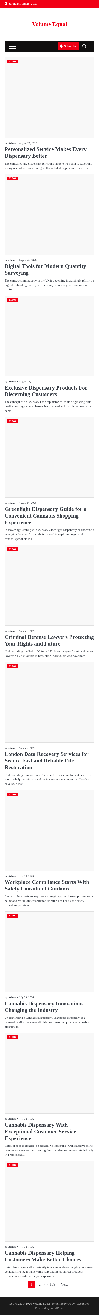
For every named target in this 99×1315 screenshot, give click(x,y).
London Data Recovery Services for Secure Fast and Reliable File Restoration (47, 760)
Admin (12, 143)
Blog (12, 61)
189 (52, 1284)
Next (64, 1284)
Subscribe (70, 46)
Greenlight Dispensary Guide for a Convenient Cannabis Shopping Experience (46, 515)
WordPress (56, 1308)
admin (11, 260)
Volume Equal (49, 24)
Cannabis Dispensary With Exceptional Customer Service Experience (40, 1131)
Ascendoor (82, 1303)
